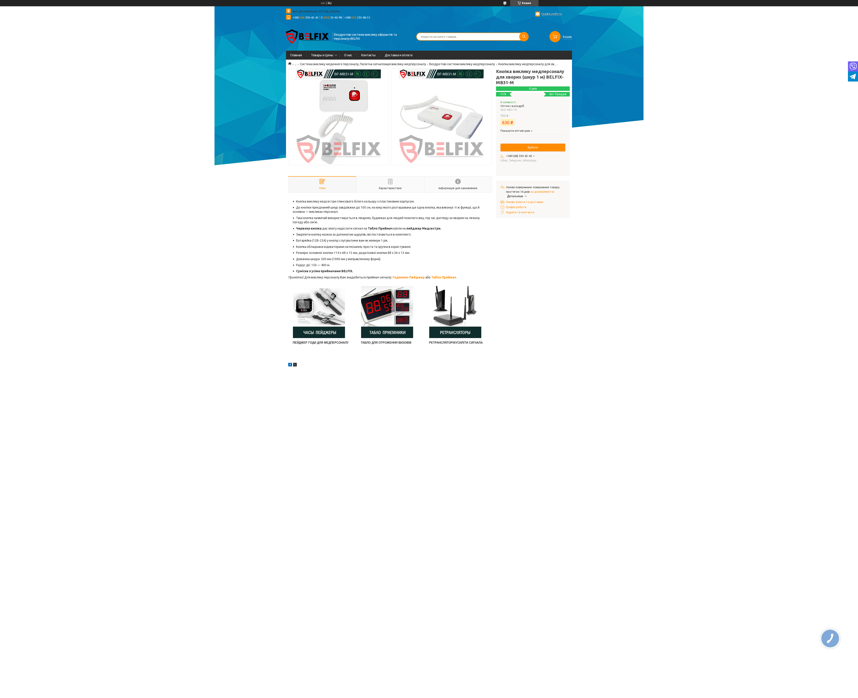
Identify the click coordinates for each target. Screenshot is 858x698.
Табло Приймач (443, 277)
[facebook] (290, 365)
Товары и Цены (322, 55)
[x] (295, 365)
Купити (533, 147)
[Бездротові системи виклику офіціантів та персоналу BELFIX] (307, 36)
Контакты (368, 55)
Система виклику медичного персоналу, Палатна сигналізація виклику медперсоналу (363, 64)
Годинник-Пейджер (409, 277)
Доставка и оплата (398, 55)
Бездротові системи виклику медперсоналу (462, 64)
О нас (348, 55)
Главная (296, 55)
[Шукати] (524, 36)
